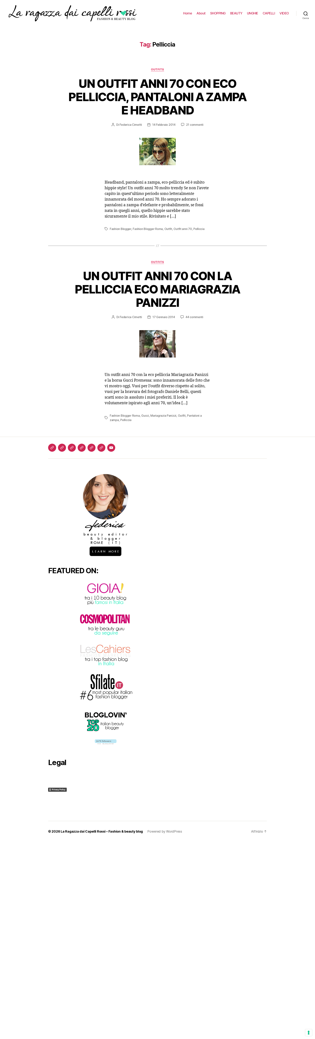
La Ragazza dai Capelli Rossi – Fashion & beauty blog (102, 831)
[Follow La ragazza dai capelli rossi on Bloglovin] (105, 741)
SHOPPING (218, 13)
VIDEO (284, 13)
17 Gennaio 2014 (163, 317)
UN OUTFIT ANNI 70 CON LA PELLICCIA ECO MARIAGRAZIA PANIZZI (157, 289)
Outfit (168, 229)
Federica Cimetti (131, 124)
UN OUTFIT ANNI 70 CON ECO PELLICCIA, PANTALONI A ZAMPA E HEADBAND (157, 96)
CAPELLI (269, 13)
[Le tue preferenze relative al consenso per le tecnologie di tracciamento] (308, 1032)
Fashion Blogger (120, 229)
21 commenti (194, 124)
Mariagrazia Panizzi (163, 415)
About (201, 13)
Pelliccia (199, 229)
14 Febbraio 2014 (164, 124)
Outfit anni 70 (183, 229)
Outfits (157, 69)
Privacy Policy (58, 789)
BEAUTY (236, 13)
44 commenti (194, 317)
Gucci (145, 415)
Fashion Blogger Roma (148, 229)
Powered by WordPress (164, 831)
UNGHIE (252, 13)
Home (187, 13)
